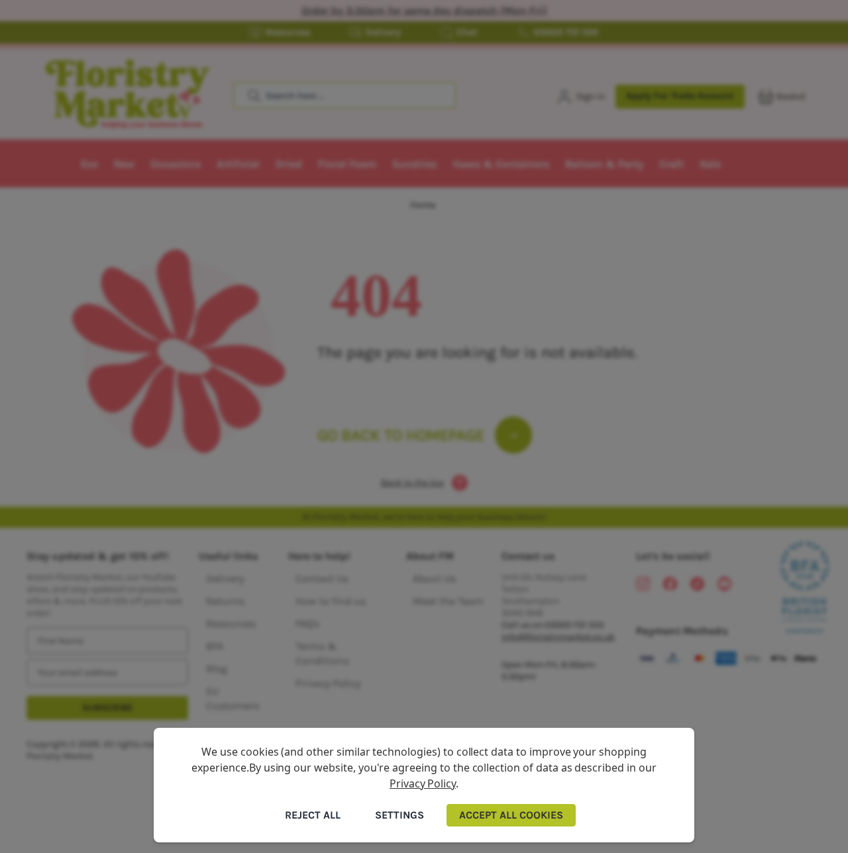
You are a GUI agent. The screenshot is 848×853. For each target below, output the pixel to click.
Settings (399, 815)
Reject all (313, 815)
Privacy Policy (423, 783)
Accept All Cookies (511, 815)
